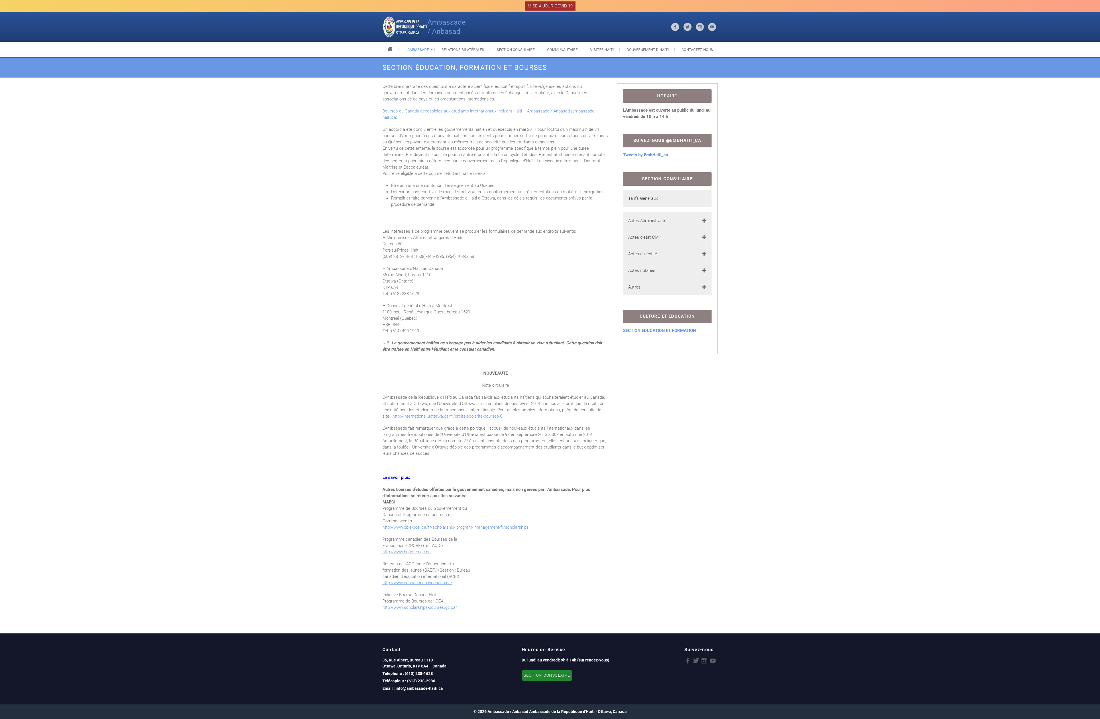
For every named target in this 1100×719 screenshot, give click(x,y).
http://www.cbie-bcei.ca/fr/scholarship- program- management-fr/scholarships (455, 527)
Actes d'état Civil (643, 237)
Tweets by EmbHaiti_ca (645, 154)
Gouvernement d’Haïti (647, 50)
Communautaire (562, 50)
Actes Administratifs (647, 220)
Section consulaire (516, 50)
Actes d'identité (642, 253)
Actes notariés (641, 270)
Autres (634, 287)
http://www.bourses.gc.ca (406, 551)
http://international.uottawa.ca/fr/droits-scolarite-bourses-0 (447, 416)
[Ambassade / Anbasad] (404, 27)
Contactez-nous (697, 50)
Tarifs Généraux (643, 198)
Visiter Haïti (602, 50)
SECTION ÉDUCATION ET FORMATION (659, 330)
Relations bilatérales (462, 50)
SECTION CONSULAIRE (547, 675)
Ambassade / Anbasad (446, 26)
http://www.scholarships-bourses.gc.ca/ (419, 607)
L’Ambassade (417, 50)
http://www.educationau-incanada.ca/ (417, 582)
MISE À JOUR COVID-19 (550, 6)
